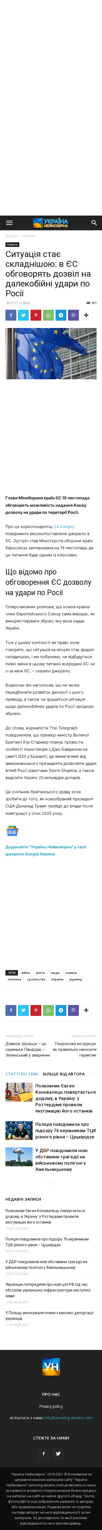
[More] (86, 315)
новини (71, 973)
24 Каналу (64, 526)
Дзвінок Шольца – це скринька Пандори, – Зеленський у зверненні (27, 1049)
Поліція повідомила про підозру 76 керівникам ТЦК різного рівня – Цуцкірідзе (65, 1131)
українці (75, 979)
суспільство (36, 979)
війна (25, 973)
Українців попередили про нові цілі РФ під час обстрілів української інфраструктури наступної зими (48, 1290)
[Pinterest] (35, 315)
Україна (57, 979)
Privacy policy (51, 1406)
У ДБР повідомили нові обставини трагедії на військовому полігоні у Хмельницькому (46, 1265)
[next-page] (54, 1183)
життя (40, 973)
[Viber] (73, 315)
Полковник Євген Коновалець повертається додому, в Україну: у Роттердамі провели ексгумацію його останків (65, 1098)
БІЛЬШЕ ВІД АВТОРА (64, 1073)
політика (14, 979)
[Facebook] (10, 315)
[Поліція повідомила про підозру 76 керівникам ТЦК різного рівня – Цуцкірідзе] (19, 1130)
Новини (29, 236)
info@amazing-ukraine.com (68, 1417)
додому (11, 236)
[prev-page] (45, 1183)
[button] (9, 223)
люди (55, 973)
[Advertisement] (51, 54)
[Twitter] (23, 315)
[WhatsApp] (48, 315)
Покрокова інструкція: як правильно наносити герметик (75, 1049)
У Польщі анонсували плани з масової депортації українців (49, 1316)
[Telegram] (60, 315)
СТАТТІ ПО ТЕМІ (21, 1073)
